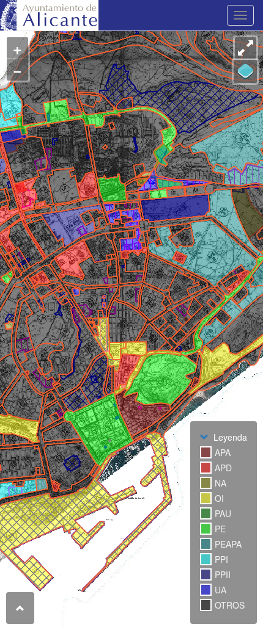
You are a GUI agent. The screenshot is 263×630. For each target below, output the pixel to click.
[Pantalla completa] (245, 48)
